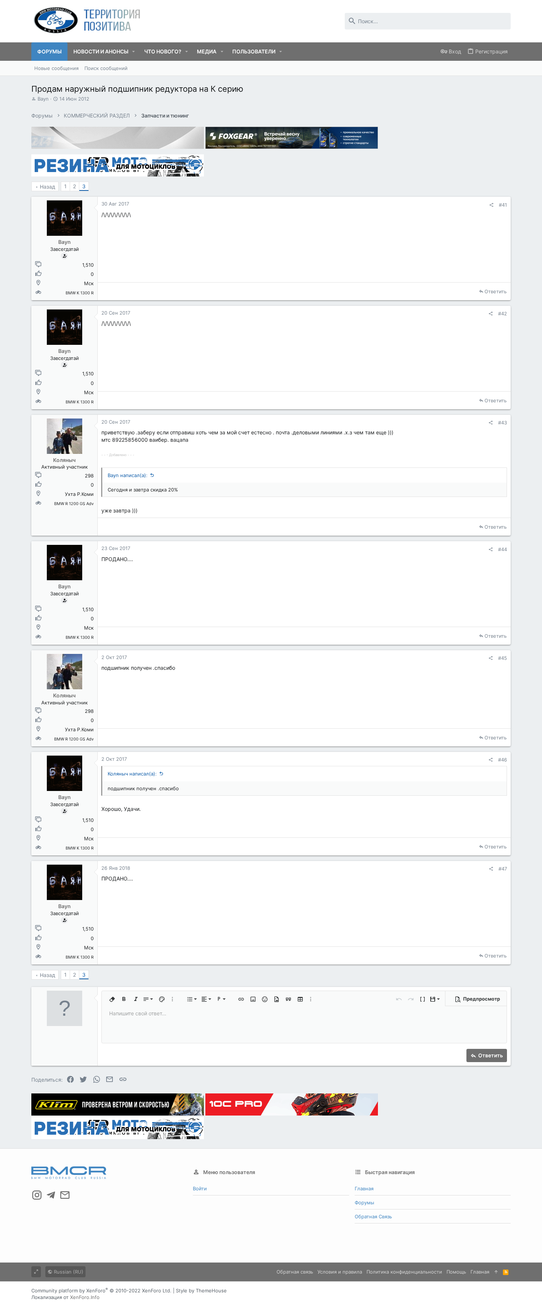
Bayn (43, 99)
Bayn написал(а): (127, 475)
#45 (502, 658)
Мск (89, 283)
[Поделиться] (491, 205)
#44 (502, 549)
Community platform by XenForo (101, 1290)
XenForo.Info (85, 1297)
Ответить (495, 291)
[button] (133, 51)
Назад (47, 186)
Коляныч (64, 460)
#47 (502, 869)
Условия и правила (339, 1272)
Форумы (364, 1202)
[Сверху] (496, 1271)
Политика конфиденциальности (404, 1272)
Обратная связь (373, 1216)
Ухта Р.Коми (79, 494)
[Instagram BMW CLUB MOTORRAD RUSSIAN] (36, 1195)
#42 (502, 313)
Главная (364, 1188)
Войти (200, 1188)
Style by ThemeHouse (201, 1290)
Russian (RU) (67, 1272)
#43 (502, 423)
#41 (503, 205)
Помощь (456, 1272)
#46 (502, 760)
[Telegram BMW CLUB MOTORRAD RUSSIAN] (50, 1195)
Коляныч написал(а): (132, 774)
